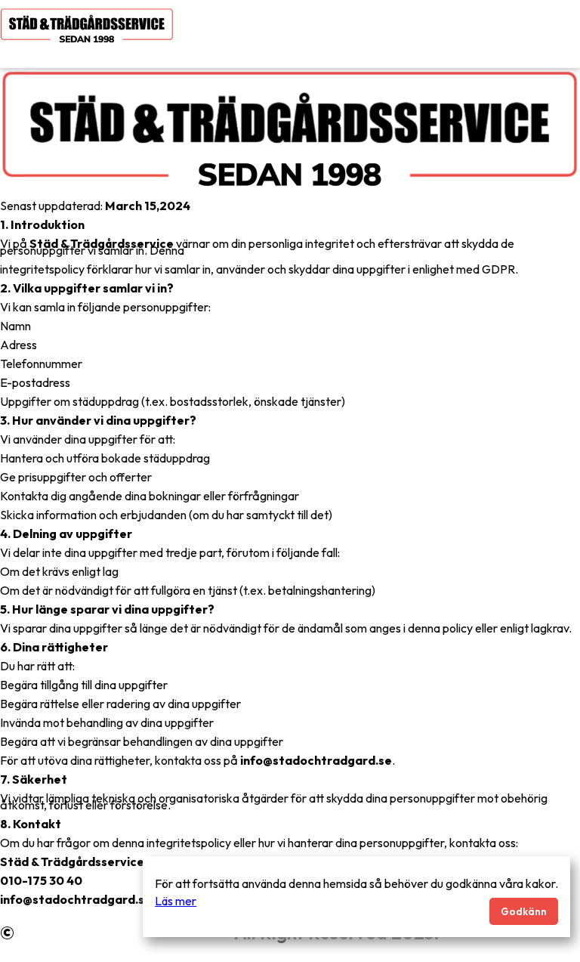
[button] (400, 52)
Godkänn (524, 911)
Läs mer (175, 900)
